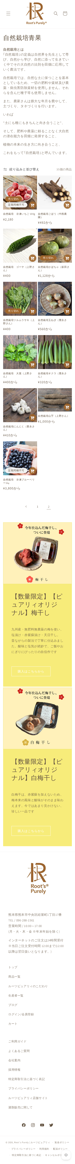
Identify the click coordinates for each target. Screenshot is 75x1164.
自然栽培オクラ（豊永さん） (52, 375)
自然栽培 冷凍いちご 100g (19, 213)
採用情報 (14, 1070)
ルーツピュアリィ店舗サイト (28, 1098)
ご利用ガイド (17, 1041)
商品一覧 (14, 976)
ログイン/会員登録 (21, 1014)
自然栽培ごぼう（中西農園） (52, 215)
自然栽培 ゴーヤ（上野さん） (19, 268)
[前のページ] (26, 506)
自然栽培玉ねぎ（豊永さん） (52, 321)
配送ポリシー (60, 1148)
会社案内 (14, 1060)
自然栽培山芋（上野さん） (53, 415)
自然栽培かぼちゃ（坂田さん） (53, 268)
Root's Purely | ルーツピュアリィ (32, 1142)
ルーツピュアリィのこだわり (28, 986)
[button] (8, 13)
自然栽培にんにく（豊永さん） (19, 428)
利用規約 (44, 1148)
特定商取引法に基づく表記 (26, 1079)
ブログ (13, 1005)
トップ (13, 967)
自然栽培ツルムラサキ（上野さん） (19, 321)
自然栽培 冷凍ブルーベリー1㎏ (19, 481)
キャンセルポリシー (56, 1155)
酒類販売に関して (20, 1107)
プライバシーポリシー (23, 1088)
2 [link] (49, 507)
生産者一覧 (16, 995)
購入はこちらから (31, 671)
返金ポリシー (62, 1142)
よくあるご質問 (19, 1051)
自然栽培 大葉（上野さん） (17, 375)
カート (13, 1024)
